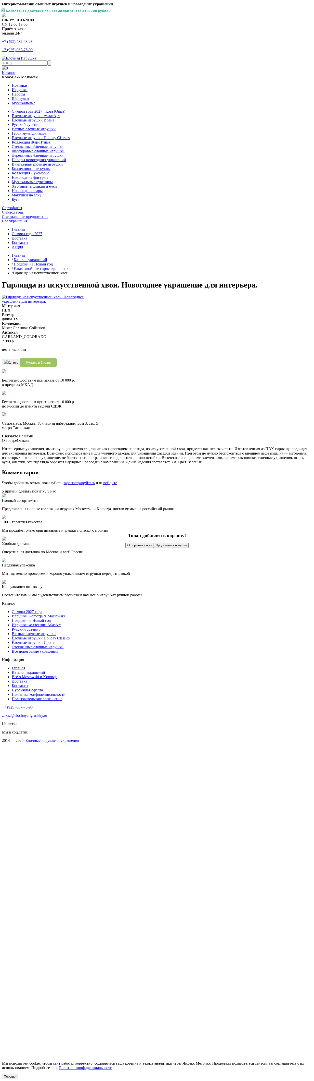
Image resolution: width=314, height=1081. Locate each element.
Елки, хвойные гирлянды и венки (42, 268)
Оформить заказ (139, 545)
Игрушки (19, 90)
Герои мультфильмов (29, 133)
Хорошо (9, 1076)
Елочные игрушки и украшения (52, 740)
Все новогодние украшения (35, 651)
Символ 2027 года (27, 612)
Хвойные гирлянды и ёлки (34, 186)
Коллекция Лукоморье (30, 173)
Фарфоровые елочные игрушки (38, 151)
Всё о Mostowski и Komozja (34, 677)
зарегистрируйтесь (79, 483)
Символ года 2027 (27, 234)
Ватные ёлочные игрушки (34, 129)
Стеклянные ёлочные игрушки (38, 146)
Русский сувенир (26, 124)
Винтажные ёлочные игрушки (37, 164)
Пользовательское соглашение (37, 699)
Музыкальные (23, 103)
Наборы (18, 94)
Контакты (20, 242)
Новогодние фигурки (30, 177)
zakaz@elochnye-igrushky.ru (24, 715)
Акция (17, 247)
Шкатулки (20, 98)
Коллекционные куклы (31, 169)
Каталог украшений (30, 260)
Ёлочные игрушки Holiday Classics (41, 138)
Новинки (19, 85)
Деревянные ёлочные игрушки (38, 155)
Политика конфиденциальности (38, 694)
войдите (110, 483)
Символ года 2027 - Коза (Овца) (38, 111)
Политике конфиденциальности (85, 1068)
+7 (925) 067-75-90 (17, 50)
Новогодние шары (27, 191)
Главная (18, 229)
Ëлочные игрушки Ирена (33, 642)
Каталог (8, 73)
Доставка (19, 238)
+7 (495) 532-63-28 (17, 41)
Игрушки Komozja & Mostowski (38, 616)
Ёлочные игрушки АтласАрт (36, 116)
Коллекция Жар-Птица (31, 142)
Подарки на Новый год (33, 264)
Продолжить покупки (171, 545)
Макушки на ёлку (26, 195)
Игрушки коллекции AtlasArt (36, 625)
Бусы (16, 199)
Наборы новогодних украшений (39, 160)
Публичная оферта (27, 690)
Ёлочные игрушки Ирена (33, 120)
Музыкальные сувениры (32, 182)
